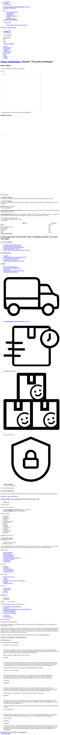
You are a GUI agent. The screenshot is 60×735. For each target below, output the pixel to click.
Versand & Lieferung (8, 556)
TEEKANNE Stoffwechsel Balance (12, 268)
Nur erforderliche (10, 637)
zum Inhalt (6, 3)
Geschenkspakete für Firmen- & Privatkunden (14, 580)
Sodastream (6, 255)
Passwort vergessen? (8, 569)
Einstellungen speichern (6, 732)
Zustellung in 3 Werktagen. (10, 8)
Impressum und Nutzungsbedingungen (12, 606)
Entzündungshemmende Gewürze (11, 248)
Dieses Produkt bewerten (6, 233)
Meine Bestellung (8, 553)
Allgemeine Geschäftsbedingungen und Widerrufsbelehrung (17, 609)
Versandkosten (9, 14)
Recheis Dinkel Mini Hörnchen (11, 272)
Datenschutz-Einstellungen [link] (10, 611)
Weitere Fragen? (7, 560)
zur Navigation (7, 1)
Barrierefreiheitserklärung (9, 610)
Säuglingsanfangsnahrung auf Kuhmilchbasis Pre (15, 257)
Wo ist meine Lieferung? (9, 570)
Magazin (6, 579)
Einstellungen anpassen (21, 637)
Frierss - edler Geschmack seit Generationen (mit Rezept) (17, 250)
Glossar (5, 578)
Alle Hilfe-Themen (10, 18)
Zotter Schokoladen (10, 61)
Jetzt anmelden (7, 32)
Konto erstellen (7, 37)
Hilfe (5, 10)
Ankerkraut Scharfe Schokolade (11, 259)
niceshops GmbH (11, 604)
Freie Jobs (6, 592)
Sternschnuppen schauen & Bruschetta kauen (14, 247)
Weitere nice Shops (8, 617)
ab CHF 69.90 (17, 6)
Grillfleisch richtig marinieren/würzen (12, 244)
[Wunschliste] (5, 40)
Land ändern (12, 601)
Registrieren (6, 567)
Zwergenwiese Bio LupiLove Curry (12, 258)
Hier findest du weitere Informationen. (9, 496)
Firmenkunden (7, 561)
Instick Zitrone (7, 269)
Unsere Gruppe (7, 589)
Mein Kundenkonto (8, 552)
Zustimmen (3, 637)
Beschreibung (5, 194)
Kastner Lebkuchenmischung (10, 266)
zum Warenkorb (7, 4)
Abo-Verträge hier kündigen (10, 613)
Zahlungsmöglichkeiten (11, 16)
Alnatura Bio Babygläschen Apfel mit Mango (14, 261)
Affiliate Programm (8, 583)
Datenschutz (6, 608)
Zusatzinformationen (6, 208)
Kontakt (8, 17)
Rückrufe (6, 582)
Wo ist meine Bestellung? (12, 12)
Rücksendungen (10, 13)
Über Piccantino (7, 588)
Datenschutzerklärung (44, 634)
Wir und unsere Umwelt (9, 576)
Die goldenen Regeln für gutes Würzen (13, 246)
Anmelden (6, 566)
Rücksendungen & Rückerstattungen (12, 557)
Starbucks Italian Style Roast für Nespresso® (14, 270)
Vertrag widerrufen (5, 619)
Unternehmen (7, 615)
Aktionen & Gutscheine (9, 559)
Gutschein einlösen (8, 571)
